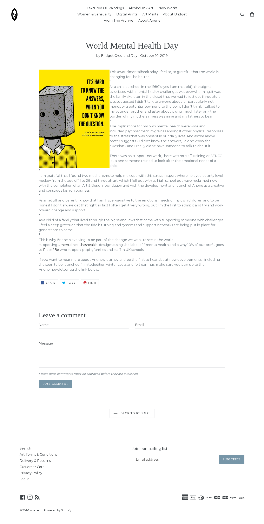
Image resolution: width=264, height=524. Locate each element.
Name (44, 325)
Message (46, 343)
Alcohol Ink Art (141, 8)
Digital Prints (126, 14)
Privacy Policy (31, 473)
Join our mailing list (149, 448)
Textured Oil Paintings (105, 8)
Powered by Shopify (57, 510)
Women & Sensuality (94, 14)
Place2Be (51, 250)
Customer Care (32, 467)
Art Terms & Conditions (38, 454)
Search (25, 448)
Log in (24, 479)
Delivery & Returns (35, 461)
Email (139, 325)
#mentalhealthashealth (78, 245)
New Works (167, 8)
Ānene (34, 510)
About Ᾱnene (149, 20)
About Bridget (175, 14)
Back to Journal (135, 413)
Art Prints (150, 14)
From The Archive (118, 20)
